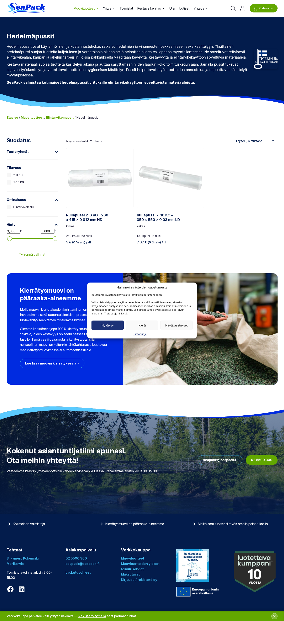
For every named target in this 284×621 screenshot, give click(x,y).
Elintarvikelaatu (23, 207)
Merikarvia (15, 564)
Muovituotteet (84, 8)
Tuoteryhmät (18, 152)
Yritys (107, 8)
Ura (172, 8)
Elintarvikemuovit (60, 117)
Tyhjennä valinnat (32, 254)
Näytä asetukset (176, 325)
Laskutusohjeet (78, 572)
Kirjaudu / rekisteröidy (139, 580)
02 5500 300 (261, 460)
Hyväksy (107, 325)
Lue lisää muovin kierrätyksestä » (52, 363)
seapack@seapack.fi (220, 460)
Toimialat (126, 8)
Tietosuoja (140, 334)
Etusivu (12, 117)
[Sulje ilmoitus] (274, 616)
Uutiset (184, 8)
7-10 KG (18, 182)
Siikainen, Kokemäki (23, 558)
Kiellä (142, 325)
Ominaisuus (16, 200)
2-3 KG (18, 175)
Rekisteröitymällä (92, 616)
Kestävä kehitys (149, 8)
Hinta (11, 224)
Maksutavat (130, 574)
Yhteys (199, 8)
